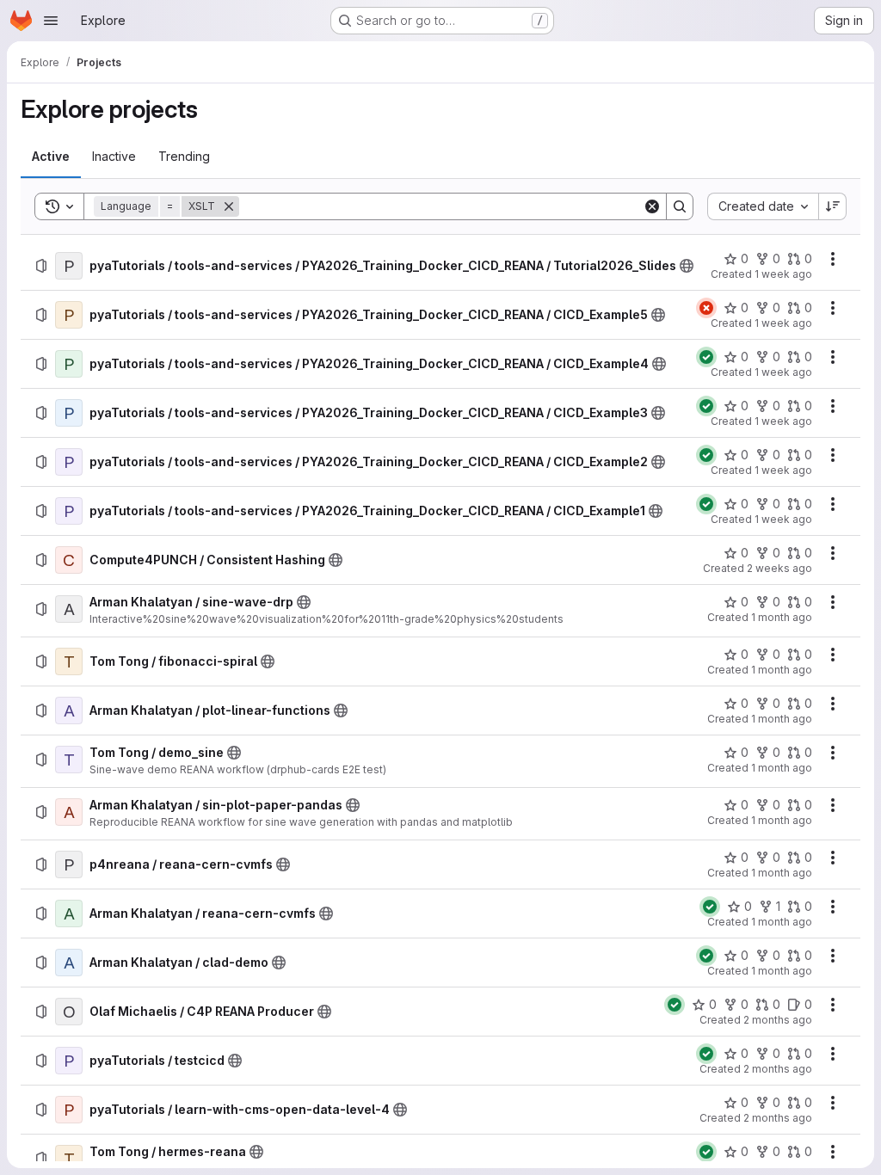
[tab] (51, 156)
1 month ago (781, 617)
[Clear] (652, 206)
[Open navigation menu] (51, 20)
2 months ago (777, 1019)
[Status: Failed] (706, 308)
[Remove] (229, 206)
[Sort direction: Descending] (833, 206)
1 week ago (783, 274)
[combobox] (762, 206)
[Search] (679, 206)
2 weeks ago (779, 568)
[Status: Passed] (706, 357)
